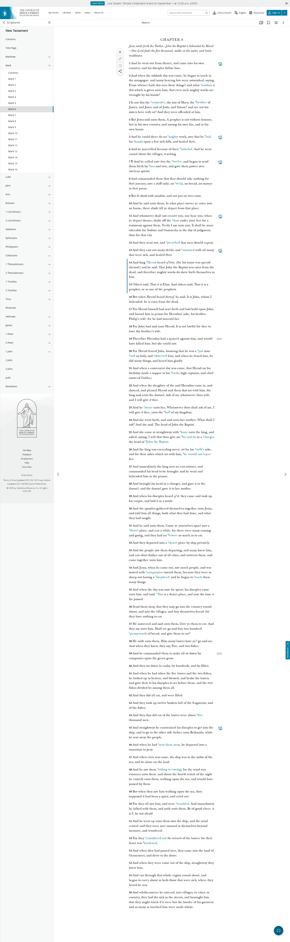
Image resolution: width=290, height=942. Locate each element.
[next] (285, 474)
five (200, 715)
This (160, 594)
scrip (179, 183)
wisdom (207, 85)
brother (201, 102)
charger (209, 437)
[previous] (58, 474)
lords (175, 373)
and (132, 356)
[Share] (120, 71)
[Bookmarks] (268, 22)
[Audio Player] (278, 930)
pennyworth (138, 633)
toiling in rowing (169, 769)
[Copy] (120, 65)
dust (176, 220)
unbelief (186, 149)
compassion (155, 572)
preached (173, 243)
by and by (189, 437)
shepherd (162, 577)
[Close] (120, 52)
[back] (4, 22)
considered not (156, 838)
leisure (173, 535)
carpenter (158, 102)
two (152, 166)
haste (184, 432)
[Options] (283, 22)
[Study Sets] (261, 22)
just (200, 351)
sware (149, 407)
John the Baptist (157, 442)
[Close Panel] (49, 22)
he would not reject (197, 454)
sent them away (169, 745)
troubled (183, 804)
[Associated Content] (220, 64)
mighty (173, 137)
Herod (151, 262)
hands (138, 141)
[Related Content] (276, 22)
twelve (177, 161)
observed (160, 356)
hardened (150, 843)
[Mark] (120, 59)
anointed (188, 250)
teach (198, 577)
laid (208, 137)
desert (134, 530)
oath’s (200, 449)
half (167, 412)
